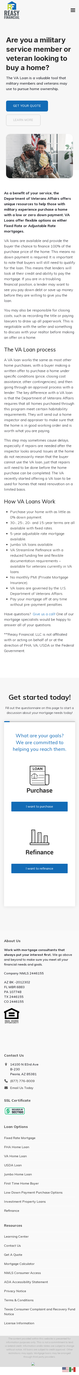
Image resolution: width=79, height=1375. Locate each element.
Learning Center (16, 1236)
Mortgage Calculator (19, 1264)
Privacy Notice (15, 1291)
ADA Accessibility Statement (26, 1282)
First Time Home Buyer (21, 1183)
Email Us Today (21, 1088)
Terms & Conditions (19, 1300)
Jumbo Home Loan (18, 1174)
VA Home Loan (15, 1156)
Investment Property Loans (25, 1201)
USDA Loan (13, 1165)
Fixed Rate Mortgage (19, 1138)
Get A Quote (13, 1255)
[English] (65, 1369)
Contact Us (12, 1245)
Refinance (11, 1211)
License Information (19, 1323)
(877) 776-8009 (22, 1081)
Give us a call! (44, 614)
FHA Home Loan (16, 1147)
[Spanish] (72, 1369)
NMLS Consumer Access (22, 1273)
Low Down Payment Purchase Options (33, 1192)
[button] (73, 10)
